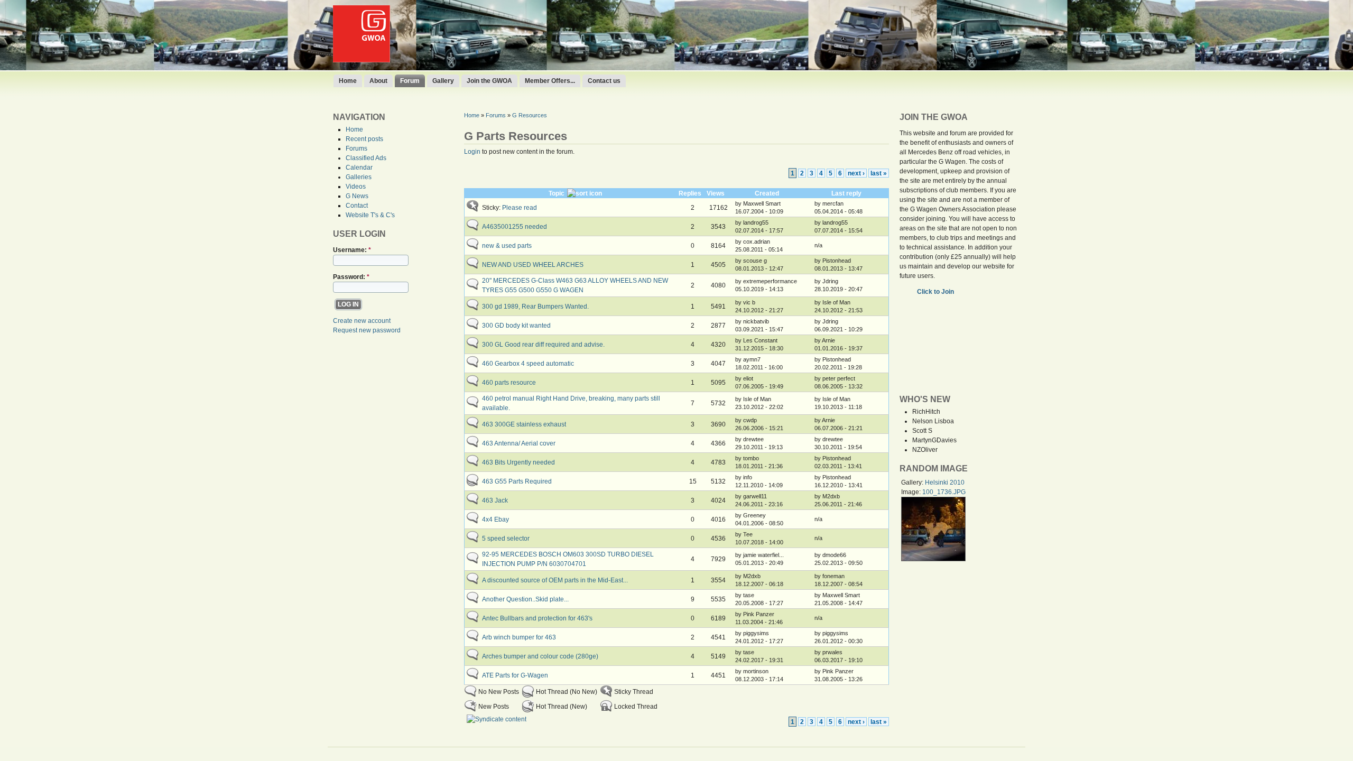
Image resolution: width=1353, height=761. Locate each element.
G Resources (529, 115)
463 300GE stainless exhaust (524, 424)
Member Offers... (550, 81)
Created (767, 193)
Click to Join (936, 291)
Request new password (367, 330)
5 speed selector (506, 538)
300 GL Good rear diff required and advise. (543, 344)
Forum (410, 81)
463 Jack (495, 500)
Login (472, 151)
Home (348, 81)
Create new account (362, 320)
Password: (351, 277)
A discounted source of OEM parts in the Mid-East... (555, 580)
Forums (356, 148)
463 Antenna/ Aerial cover (518, 443)
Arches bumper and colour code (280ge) (540, 656)
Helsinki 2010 (945, 482)
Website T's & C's (370, 215)
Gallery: (913, 482)
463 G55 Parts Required (517, 481)
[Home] (361, 60)
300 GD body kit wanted (516, 325)
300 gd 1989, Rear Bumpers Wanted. (535, 306)
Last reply (846, 193)
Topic (556, 193)
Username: (352, 250)
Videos (356, 186)
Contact (357, 205)
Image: (911, 492)
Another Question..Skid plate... (525, 599)
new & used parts (507, 245)
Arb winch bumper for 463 (519, 637)
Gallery (443, 81)
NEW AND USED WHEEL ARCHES (532, 264)
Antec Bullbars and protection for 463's (537, 618)
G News (357, 196)
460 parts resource (509, 382)
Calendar (359, 167)
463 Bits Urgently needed (518, 462)
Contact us (604, 81)
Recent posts (364, 139)
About (378, 81)
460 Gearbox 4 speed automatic (528, 363)
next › (856, 173)
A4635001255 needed (514, 226)
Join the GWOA (489, 81)
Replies (690, 193)
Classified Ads (366, 158)
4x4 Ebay (495, 519)
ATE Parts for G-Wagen (515, 675)
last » (878, 173)
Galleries (359, 177)
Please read (519, 207)
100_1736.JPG (944, 492)
